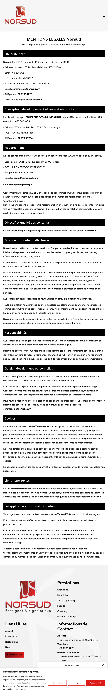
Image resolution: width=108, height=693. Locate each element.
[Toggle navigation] (88, 15)
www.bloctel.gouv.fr (13, 200)
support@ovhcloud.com (25, 177)
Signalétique (63, 595)
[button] (102, 665)
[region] (54, 680)
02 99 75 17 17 (66, 648)
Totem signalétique (67, 600)
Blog (7, 647)
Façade (61, 605)
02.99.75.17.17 (25, 94)
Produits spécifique (67, 616)
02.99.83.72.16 (25, 138)
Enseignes (62, 589)
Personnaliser (57, 683)
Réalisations (11, 641)
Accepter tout (95, 683)
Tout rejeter (76, 683)
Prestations (11, 636)
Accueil (9, 630)
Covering (62, 611)
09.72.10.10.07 (25, 172)
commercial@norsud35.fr (26, 88)
